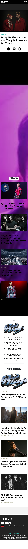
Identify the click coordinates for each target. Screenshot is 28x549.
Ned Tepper (4, 402)
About (10, 533)
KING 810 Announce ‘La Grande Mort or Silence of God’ (14, 355)
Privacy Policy (16, 533)
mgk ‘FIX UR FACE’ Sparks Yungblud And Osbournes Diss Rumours (12, 206)
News (6, 34)
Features (2, 425)
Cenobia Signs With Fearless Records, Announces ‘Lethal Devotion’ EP (14, 350)
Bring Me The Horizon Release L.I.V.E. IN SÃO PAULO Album (11, 272)
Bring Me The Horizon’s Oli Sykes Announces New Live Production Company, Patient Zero (14, 306)
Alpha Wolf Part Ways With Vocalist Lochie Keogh (14, 359)
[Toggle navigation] (25, 2)
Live (1, 391)
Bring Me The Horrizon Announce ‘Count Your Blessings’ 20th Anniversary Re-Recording (13, 239)
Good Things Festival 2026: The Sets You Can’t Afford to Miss (14, 338)
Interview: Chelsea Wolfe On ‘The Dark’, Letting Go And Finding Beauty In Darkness (14, 344)
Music (2, 34)
